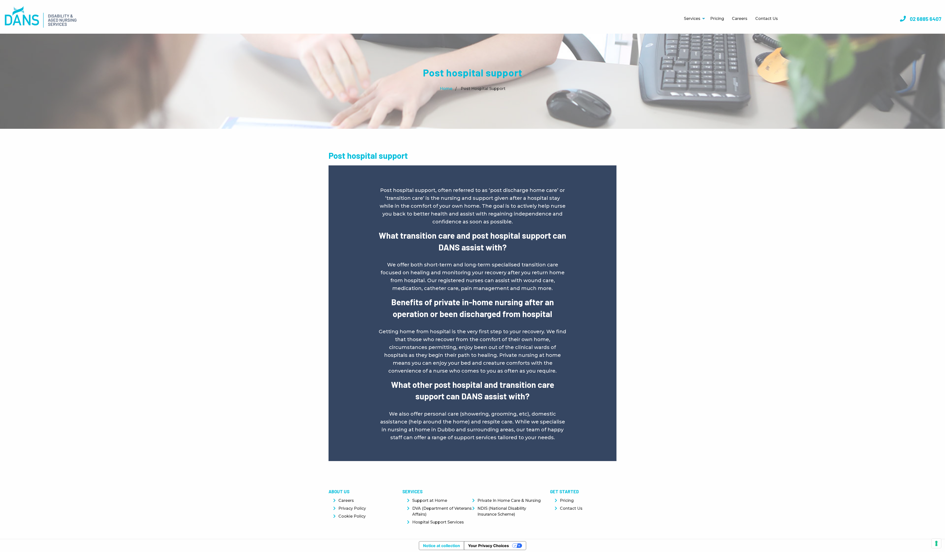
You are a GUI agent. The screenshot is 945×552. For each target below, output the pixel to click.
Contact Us (766, 18)
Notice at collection (441, 545)
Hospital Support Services (438, 522)
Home (446, 88)
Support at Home (429, 500)
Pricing (717, 18)
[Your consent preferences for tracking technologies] (936, 543)
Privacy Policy (352, 508)
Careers (739, 18)
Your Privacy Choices (488, 545)
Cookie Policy (352, 516)
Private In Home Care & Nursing (509, 500)
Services (692, 18)
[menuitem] (693, 18)
